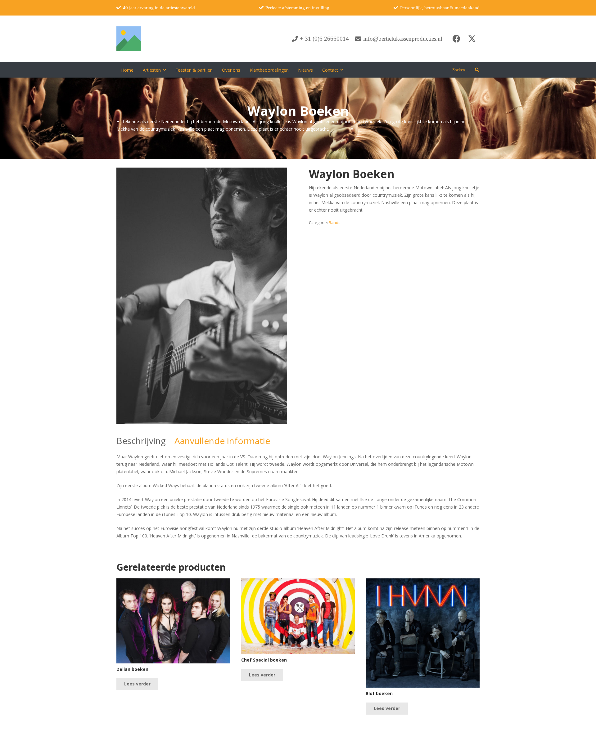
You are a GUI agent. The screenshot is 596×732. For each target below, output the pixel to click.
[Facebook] (456, 39)
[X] (472, 39)
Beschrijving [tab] (141, 441)
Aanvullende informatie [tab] (222, 441)
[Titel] (128, 38)
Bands (335, 222)
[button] (164, 70)
